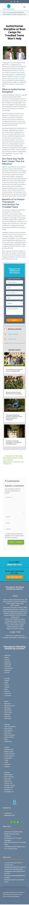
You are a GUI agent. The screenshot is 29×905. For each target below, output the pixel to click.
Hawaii (6, 681)
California (7, 664)
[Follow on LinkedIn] (17, 1)
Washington (8, 775)
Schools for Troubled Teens (13, 832)
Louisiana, (20, 607)
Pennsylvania (8, 749)
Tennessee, (22, 623)
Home (4, 12)
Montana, (23, 611)
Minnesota (8, 710)
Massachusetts (9, 706)
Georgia (7, 678)
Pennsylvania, (9, 621)
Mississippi (8, 712)
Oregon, (22, 619)
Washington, (16, 627)
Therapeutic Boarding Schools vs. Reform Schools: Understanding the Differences (14, 417)
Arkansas (7, 662)
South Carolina (9, 754)
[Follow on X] (14, 1)
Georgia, (13, 603)
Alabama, (6, 599)
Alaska (6, 658)
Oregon (7, 747)
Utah (6, 762)
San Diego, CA (23, 637)
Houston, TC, (15, 637)
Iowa (6, 689)
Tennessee (8, 758)
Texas (6, 760)
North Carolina (9, 735)
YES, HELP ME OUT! (14, 577)
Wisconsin (15, 628)
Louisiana (7, 695)
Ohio (6, 739)
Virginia (7, 766)
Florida (6, 672)
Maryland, (7, 609)
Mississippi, (11, 611)
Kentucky (7, 693)
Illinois (6, 685)
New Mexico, (12, 615)
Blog (8, 12)
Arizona (15, 599)
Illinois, (13, 605)
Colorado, (10, 601)
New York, (19, 615)
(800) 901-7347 (14, 564)
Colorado (7, 666)
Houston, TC (8, 789)
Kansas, (9, 607)
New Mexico (8, 731)
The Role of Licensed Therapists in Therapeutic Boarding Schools (14, 442)
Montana (7, 716)
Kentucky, (14, 607)
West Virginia (9, 777)
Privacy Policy (14, 901)
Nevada (11, 613)
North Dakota (9, 737)
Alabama (7, 655)
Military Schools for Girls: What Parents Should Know (14, 393)
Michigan (7, 708)
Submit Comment (16, 542)
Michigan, (22, 609)
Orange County (9, 785)
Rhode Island (8, 752)
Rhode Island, (17, 621)
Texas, (8, 625)
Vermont (7, 764)
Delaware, (23, 601)
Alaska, (11, 599)
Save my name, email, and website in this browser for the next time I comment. (14, 536)
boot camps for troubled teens (15, 74)
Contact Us (8, 813)
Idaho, (22, 603)
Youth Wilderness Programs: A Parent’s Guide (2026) (14, 370)
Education (15, 334)
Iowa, (5, 607)
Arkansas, (21, 599)
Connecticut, (16, 601)
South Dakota (9, 756)
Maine (6, 701)
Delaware (7, 670)
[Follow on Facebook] (11, 1)
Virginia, (21, 625)
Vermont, (16, 625)
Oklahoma (17, 619)
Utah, (12, 625)
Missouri (17, 611)
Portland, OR (8, 787)
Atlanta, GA (8, 783)
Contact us (18, 257)
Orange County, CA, (19, 635)
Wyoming (21, 628)
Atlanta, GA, (8, 635)
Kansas (6, 691)
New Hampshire (9, 726)
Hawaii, (18, 603)
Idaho (6, 683)
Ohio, (11, 619)
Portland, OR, (7, 637)
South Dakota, (14, 623)
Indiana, (17, 605)
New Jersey (8, 729)
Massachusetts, (14, 609)
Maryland (7, 704)
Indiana (6, 687)
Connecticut (8, 668)
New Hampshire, (19, 613)
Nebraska (7, 718)
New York (7, 733)
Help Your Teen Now (7, 167)
